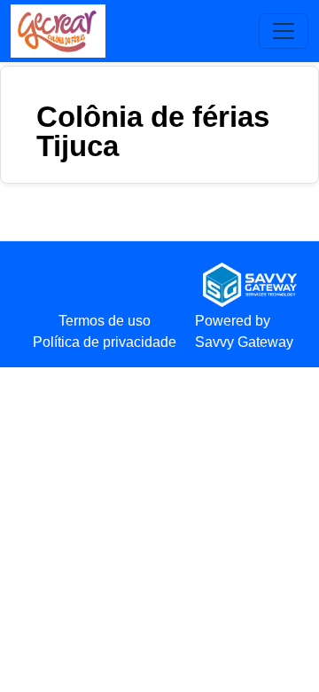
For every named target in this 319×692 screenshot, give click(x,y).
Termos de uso (104, 320)
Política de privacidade (104, 342)
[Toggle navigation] (283, 31)
